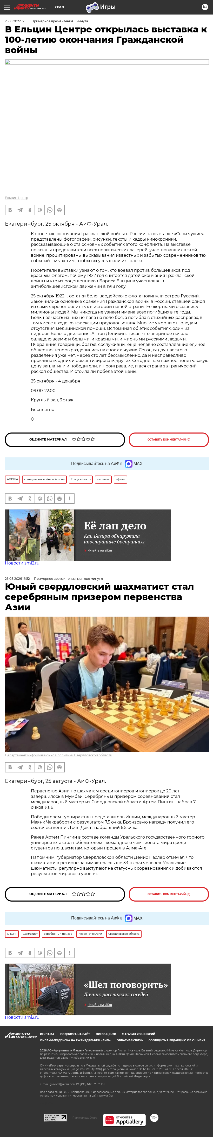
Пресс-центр (106, 1034)
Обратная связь (130, 1040)
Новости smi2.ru (22, 563)
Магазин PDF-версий (138, 1034)
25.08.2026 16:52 (17, 579)
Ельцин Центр (16, 198)
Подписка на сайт (75, 1034)
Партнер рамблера (84, 1117)
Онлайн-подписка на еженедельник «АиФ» (75, 1040)
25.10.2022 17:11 (16, 21)
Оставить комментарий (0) (169, 439)
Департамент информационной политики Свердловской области (58, 755)
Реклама (47, 1034)
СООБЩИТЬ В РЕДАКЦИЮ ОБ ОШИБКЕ (177, 1040)
